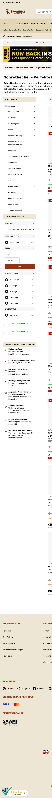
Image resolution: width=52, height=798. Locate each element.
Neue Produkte (9, 643)
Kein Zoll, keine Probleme (18, 374)
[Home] (6, 43)
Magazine (47, 656)
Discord (10, 688)
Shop (5, 24)
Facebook (41, 688)
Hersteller (7, 631)
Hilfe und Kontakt (13, 2)
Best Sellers (8, 637)
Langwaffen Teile (15, 30)
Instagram (25, 688)
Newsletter (7, 656)
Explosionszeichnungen (29, 24)
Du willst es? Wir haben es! (18, 354)
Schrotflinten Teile (42, 30)
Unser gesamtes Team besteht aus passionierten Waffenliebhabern (20, 435)
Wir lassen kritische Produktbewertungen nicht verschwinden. (19, 410)
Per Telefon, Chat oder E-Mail (19, 363)
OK (19, 266)
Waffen (5, 30)
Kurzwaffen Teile (28, 30)
